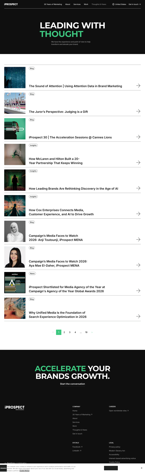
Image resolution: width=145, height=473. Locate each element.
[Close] (141, 468)
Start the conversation (72, 384)
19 (86, 332)
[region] (72, 468)
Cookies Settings (111, 468)
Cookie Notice (24, 471)
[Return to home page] (11, 4)
